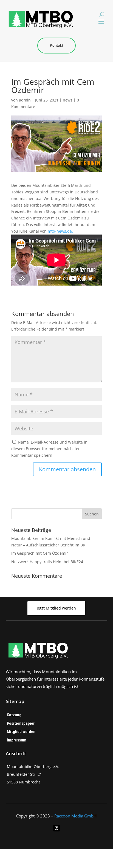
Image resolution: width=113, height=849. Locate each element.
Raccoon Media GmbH (75, 816)
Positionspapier (21, 723)
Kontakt (56, 45)
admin (25, 100)
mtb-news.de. (60, 231)
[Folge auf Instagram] (56, 828)
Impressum (16, 740)
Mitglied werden (21, 731)
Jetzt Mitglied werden (56, 608)
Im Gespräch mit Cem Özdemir (39, 553)
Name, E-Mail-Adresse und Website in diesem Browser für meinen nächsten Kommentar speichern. (49, 448)
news (67, 100)
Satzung (14, 714)
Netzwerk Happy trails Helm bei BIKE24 (47, 561)
